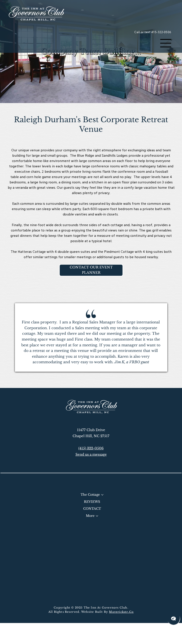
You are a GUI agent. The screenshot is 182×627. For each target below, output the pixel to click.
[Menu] (165, 43)
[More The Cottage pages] (102, 495)
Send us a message (91, 454)
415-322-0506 (161, 32)
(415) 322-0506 (91, 448)
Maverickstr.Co (121, 611)
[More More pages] (97, 516)
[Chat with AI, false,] (173, 618)
